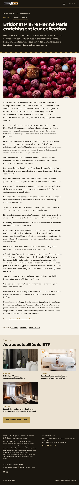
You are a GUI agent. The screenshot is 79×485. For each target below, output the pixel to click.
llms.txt (73, 480)
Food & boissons (25, 13)
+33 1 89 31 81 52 (49, 446)
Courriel (23, 327)
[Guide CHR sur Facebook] (7, 472)
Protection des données (62, 480)
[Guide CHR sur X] (4, 472)
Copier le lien (34, 327)
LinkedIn (14, 327)
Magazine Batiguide (10, 467)
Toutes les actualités (16, 420)
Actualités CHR (14, 13)
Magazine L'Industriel (27, 467)
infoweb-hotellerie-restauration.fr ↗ (20, 319)
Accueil (5, 13)
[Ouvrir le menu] (64, 4)
